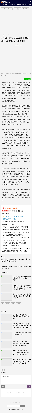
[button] (28, 2)
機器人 (18, 303)
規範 (3, 386)
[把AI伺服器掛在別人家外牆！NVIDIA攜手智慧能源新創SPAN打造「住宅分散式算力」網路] (6, 326)
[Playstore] (19, 402)
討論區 (3, 370)
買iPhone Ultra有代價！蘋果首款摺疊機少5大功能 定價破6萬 (22, 296)
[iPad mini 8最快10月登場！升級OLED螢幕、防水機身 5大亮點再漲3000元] (6, 288)
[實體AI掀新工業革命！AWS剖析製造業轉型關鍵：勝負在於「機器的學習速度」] (6, 362)
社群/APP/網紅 (21, 5)
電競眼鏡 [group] (26, 9)
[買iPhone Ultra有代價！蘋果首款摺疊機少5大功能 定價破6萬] (6, 297)
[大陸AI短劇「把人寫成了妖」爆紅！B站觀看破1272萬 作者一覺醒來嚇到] (6, 344)
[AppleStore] (22, 402)
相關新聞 (3, 311)
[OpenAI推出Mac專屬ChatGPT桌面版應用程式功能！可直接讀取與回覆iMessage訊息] (6, 353)
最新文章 (4, 5)
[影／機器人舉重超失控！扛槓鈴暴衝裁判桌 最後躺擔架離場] (6, 317)
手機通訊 (12, 5)
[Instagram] (13, 402)
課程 (13, 303)
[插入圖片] (25, 386)
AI (2, 303)
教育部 (7, 303)
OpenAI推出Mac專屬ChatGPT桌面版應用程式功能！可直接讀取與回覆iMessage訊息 (22, 352)
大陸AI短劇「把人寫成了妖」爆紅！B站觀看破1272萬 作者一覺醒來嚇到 (22, 343)
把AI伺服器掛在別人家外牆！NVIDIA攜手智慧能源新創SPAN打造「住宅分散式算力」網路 (22, 325)
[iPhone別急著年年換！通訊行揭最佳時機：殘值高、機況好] (6, 279)
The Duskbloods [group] (7, 9)
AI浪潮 (9, 35)
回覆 (29, 386)
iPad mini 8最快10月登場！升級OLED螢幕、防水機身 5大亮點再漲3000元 (22, 287)
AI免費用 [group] (17, 9)
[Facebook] (10, 402)
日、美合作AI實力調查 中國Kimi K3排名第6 (22, 333)
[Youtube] (26, 2)
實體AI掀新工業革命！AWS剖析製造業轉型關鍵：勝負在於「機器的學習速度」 (22, 361)
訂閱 (23, 406)
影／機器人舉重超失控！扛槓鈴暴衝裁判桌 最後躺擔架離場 (22, 316)
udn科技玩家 (3, 35)
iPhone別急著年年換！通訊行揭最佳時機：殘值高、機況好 (22, 278)
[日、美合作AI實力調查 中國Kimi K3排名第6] (6, 335)
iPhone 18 (4, 272)
